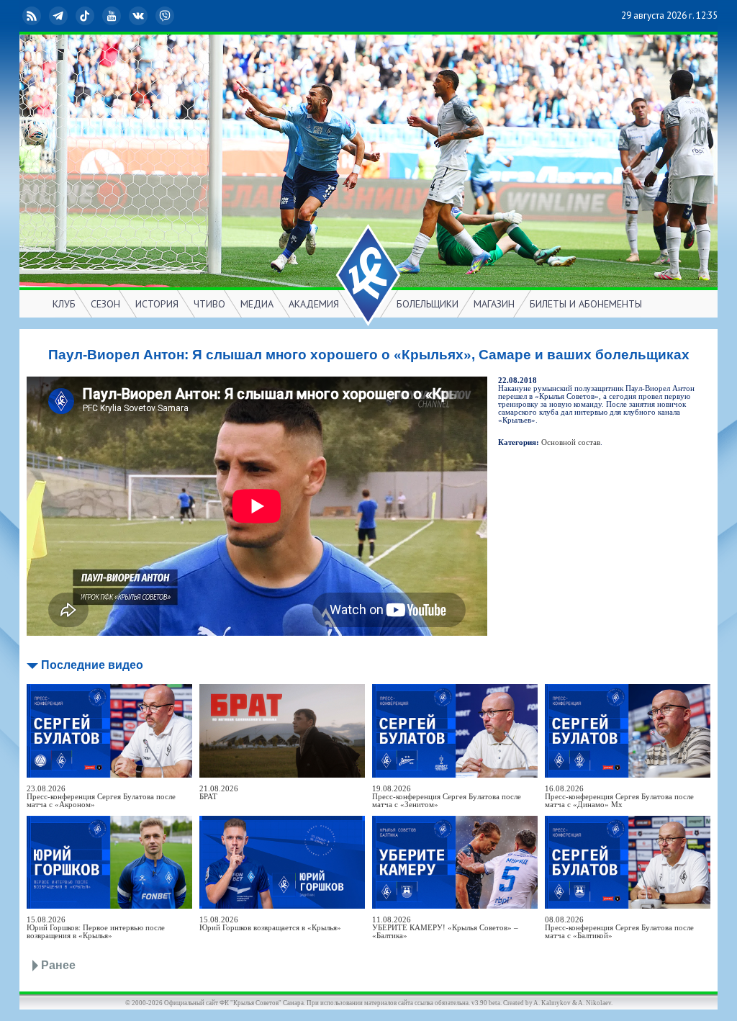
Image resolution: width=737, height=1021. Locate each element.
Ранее (58, 965)
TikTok (96, 15)
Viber (176, 15)
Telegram (70, 15)
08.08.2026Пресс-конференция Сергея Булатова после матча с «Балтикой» (619, 928)
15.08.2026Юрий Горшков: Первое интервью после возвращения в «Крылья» (96, 928)
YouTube (123, 15)
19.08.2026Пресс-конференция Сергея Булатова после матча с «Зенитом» (446, 797)
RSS (43, 15)
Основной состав (570, 442)
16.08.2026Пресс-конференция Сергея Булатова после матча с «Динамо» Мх (619, 797)
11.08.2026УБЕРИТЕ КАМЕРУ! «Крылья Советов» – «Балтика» (445, 928)
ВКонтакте (149, 15)
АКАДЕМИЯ (314, 303)
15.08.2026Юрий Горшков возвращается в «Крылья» (270, 924)
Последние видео (92, 665)
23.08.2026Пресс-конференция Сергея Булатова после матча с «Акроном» (101, 797)
